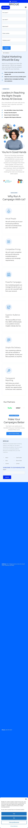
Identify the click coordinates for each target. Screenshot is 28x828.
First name (5, 12)
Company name (6, 40)
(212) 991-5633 (9, 729)
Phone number (6, 33)
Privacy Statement (14, 826)
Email (4, 469)
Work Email (5, 26)
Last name (5, 19)
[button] (26, 799)
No (14, 818)
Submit (6, 48)
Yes (14, 813)
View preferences (14, 822)
